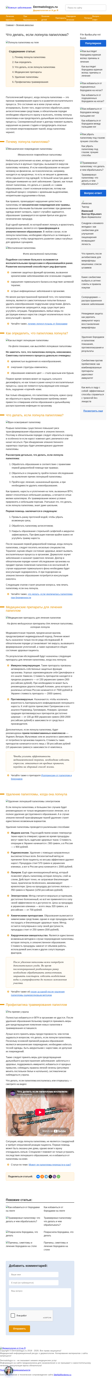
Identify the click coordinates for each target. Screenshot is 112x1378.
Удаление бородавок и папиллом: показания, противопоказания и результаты (93, 344)
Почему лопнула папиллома (30, 57)
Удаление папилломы (26, 77)
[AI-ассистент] (8, 1370)
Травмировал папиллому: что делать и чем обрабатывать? (58, 1221)
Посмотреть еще (93, 411)
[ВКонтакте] (38, 1176)
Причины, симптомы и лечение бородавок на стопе (56, 1246)
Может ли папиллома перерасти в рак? (50, 1164)
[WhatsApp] (58, 1176)
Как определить (23, 62)
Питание (88, 18)
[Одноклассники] (42, 1176)
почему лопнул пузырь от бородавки (47, 324)
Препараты (60, 18)
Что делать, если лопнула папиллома (35, 67)
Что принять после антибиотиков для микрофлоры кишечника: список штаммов (92, 260)
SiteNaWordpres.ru (62, 1374)
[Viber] (54, 1176)
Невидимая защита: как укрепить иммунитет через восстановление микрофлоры (92, 320)
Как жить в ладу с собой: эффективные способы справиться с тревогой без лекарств (93, 394)
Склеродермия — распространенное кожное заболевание (93, 300)
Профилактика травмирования (31, 82)
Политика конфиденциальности (15, 1370)
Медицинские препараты (28, 72)
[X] (50, 1176)
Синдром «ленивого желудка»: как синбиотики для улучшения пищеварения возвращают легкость (92, 233)
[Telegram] (46, 1176)
